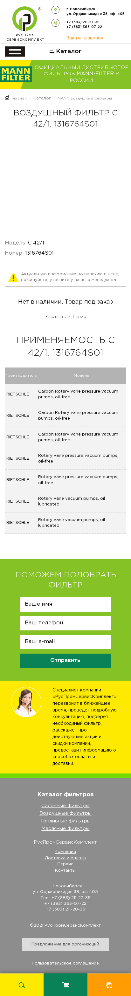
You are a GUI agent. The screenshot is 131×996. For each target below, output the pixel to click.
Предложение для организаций (65, 944)
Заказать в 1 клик (65, 317)
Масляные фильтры (65, 829)
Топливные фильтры (65, 821)
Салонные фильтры (65, 806)
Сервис (65, 864)
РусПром (25, 37)
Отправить (65, 660)
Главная (18, 98)
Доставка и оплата (65, 858)
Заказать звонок (84, 38)
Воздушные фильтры (65, 813)
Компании (65, 852)
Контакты (65, 870)
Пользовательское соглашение (65, 963)
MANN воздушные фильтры (85, 98)
